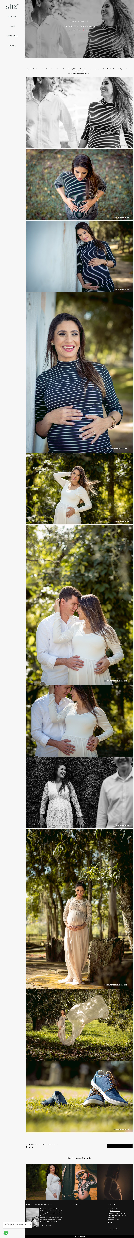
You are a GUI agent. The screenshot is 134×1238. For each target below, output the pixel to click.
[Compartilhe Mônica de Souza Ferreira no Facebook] (26, 1147)
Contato (114, 1228)
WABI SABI (12, 16)
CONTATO (12, 46)
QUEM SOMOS (12, 36)
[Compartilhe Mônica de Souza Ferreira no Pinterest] (33, 1147)
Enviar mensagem (115, 1211)
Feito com (79, 1236)
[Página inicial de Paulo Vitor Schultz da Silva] (12, 6)
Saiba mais (47, 1225)
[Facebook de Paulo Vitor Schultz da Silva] (108, 1222)
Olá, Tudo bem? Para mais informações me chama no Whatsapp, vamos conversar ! (16, 1225)
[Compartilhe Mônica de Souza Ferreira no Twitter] (29, 1147)
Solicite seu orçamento (119, 1145)
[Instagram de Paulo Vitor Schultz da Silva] (111, 1222)
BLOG (12, 26)
